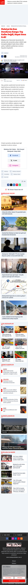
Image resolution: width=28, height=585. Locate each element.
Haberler (3, 26)
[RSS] (21, 538)
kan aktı (6, 177)
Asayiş (8, 26)
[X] (10, 538)
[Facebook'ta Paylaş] (2, 56)
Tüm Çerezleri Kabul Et (14, 580)
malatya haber (17, 174)
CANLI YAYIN (7, 535)
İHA (8, 80)
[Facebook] (7, 538)
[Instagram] (13, 538)
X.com (15, 160)
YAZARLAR (19, 535)
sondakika (6, 174)
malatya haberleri (16, 171)
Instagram (15, 165)
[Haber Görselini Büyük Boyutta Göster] (14, 70)
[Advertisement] (14, 15)
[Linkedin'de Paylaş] (14, 185)
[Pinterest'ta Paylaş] (17, 185)
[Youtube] (18, 538)
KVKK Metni (19, 577)
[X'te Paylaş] (5, 56)
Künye (14, 561)
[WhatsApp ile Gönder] (20, 185)
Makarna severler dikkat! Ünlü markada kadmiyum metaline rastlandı (16, 2)
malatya (6, 53)
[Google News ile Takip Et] (23, 80)
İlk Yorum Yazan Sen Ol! (15, 189)
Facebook (15, 155)
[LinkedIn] (16, 538)
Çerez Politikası (8, 577)
